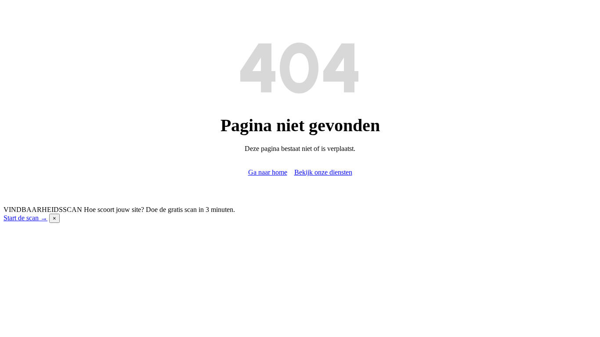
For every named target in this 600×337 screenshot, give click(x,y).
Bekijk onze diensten (323, 172)
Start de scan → (25, 218)
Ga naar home (267, 172)
